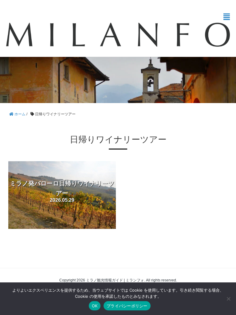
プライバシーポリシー (127, 305)
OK (95, 305)
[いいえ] (228, 299)
